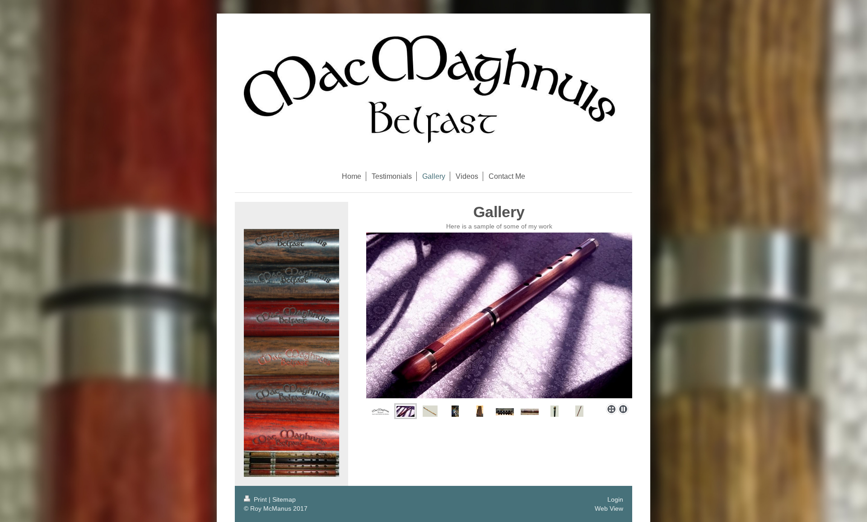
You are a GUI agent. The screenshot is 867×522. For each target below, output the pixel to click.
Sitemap (284, 499)
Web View (609, 508)
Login (615, 499)
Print (260, 499)
